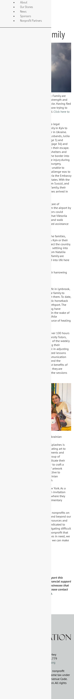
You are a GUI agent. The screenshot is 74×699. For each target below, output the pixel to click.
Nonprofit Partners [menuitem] (31, 20)
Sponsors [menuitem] (25, 16)
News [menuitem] (23, 11)
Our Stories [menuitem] (26, 7)
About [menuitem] (23, 2)
